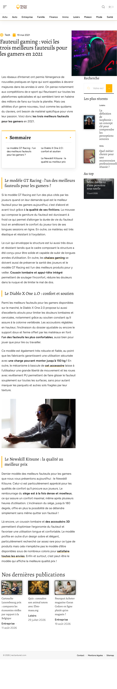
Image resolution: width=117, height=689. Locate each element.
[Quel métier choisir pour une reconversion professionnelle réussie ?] (89, 156)
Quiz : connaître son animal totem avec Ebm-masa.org (38, 604)
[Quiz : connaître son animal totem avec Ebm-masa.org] (38, 587)
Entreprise (8, 623)
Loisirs (32, 615)
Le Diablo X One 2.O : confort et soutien (52, 150)
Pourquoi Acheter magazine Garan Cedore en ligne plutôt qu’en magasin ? (65, 606)
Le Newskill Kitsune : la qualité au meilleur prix (53, 160)
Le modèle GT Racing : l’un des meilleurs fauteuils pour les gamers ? (21, 151)
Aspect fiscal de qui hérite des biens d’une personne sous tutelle (98, 183)
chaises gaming (54, 257)
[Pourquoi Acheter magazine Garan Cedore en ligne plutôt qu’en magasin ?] (65, 587)
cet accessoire (54, 365)
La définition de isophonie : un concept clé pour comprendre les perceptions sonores (106, 124)
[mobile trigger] (5, 7)
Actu (101, 146)
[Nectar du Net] (22, 7)
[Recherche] (103, 7)
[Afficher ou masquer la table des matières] (51, 137)
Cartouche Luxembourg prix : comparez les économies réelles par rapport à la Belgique (11, 608)
